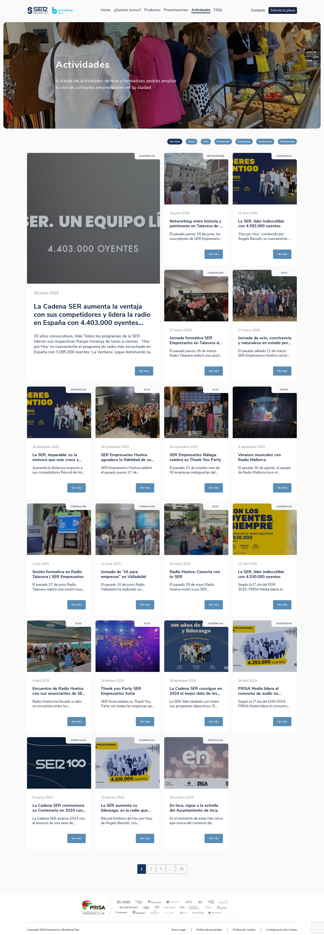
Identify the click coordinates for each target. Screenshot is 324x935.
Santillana (155, 902)
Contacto (258, 10)
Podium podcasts (154, 912)
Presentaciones (176, 10)
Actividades (200, 10)
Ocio (206, 141)
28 (181, 869)
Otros (191, 141)
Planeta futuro (207, 907)
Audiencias (265, 141)
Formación (223, 141)
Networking (287, 141)
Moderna (138, 912)
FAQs (218, 10)
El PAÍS (123, 902)
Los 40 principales (139, 902)
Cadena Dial (182, 907)
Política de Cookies (244, 930)
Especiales (244, 141)
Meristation (214, 912)
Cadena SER (188, 902)
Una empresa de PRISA (93, 905)
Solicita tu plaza (282, 10)
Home (105, 10)
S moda (183, 912)
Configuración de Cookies (281, 930)
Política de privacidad (209, 930)
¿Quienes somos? (127, 10)
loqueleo (198, 912)
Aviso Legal (178, 930)
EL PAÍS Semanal (194, 907)
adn (209, 902)
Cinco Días (169, 907)
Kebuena (219, 907)
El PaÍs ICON (169, 912)
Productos (152, 10)
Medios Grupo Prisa (93, 913)
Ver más (144, 371)
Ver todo (175, 141)
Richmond (121, 912)
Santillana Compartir (173, 902)
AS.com (198, 902)
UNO (146, 907)
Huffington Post (128, 907)
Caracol (222, 902)
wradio (156, 907)
